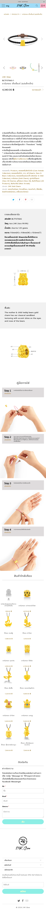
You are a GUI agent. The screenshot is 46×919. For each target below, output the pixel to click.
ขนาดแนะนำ (37, 90)
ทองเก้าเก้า (32, 189)
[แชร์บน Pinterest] (25, 199)
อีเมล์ (4, 796)
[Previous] (4, 39)
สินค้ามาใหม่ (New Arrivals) (20, 183)
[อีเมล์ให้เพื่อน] (31, 199)
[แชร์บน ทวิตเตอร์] (13, 199)
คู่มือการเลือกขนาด (20, 159)
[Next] (41, 39)
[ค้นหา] (38, 6)
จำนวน (4, 116)
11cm (5, 109)
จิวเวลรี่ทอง (23, 189)
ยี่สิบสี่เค (39, 189)
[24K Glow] (23, 5)
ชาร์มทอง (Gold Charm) (20, 178)
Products (14, 170)
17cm (27, 109)
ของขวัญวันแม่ (13, 189)
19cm (35, 109)
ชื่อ (3, 786)
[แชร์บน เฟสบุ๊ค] (19, 199)
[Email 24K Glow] (27, 900)
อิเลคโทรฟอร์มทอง (8, 192)
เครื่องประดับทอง (22, 192)
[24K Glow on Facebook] (23, 900)
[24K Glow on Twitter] (18, 900)
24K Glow (6, 77)
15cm (20, 109)
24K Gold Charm (14, 186)
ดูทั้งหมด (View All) (24, 181)
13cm (13, 109)
